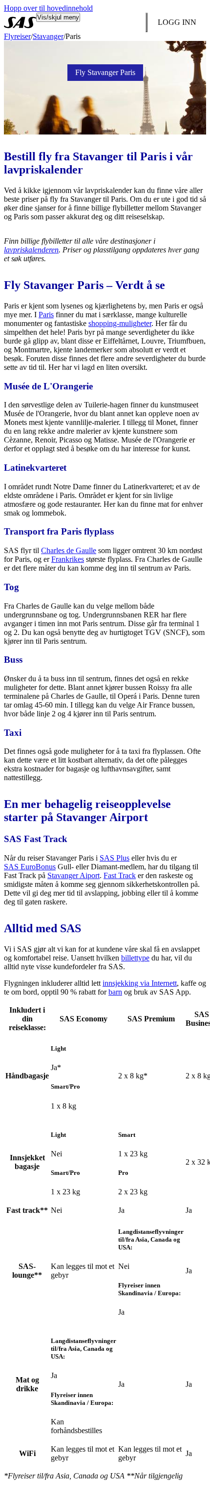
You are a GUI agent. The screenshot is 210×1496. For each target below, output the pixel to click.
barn (115, 992)
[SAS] (20, 22)
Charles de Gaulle (68, 550)
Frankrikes (67, 559)
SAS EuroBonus (30, 867)
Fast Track (120, 875)
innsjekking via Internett (140, 983)
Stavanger (48, 36)
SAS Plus (114, 858)
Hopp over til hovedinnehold (48, 8)
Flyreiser (17, 36)
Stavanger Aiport (73, 875)
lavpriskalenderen (31, 250)
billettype (135, 958)
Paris (46, 314)
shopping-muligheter (119, 323)
